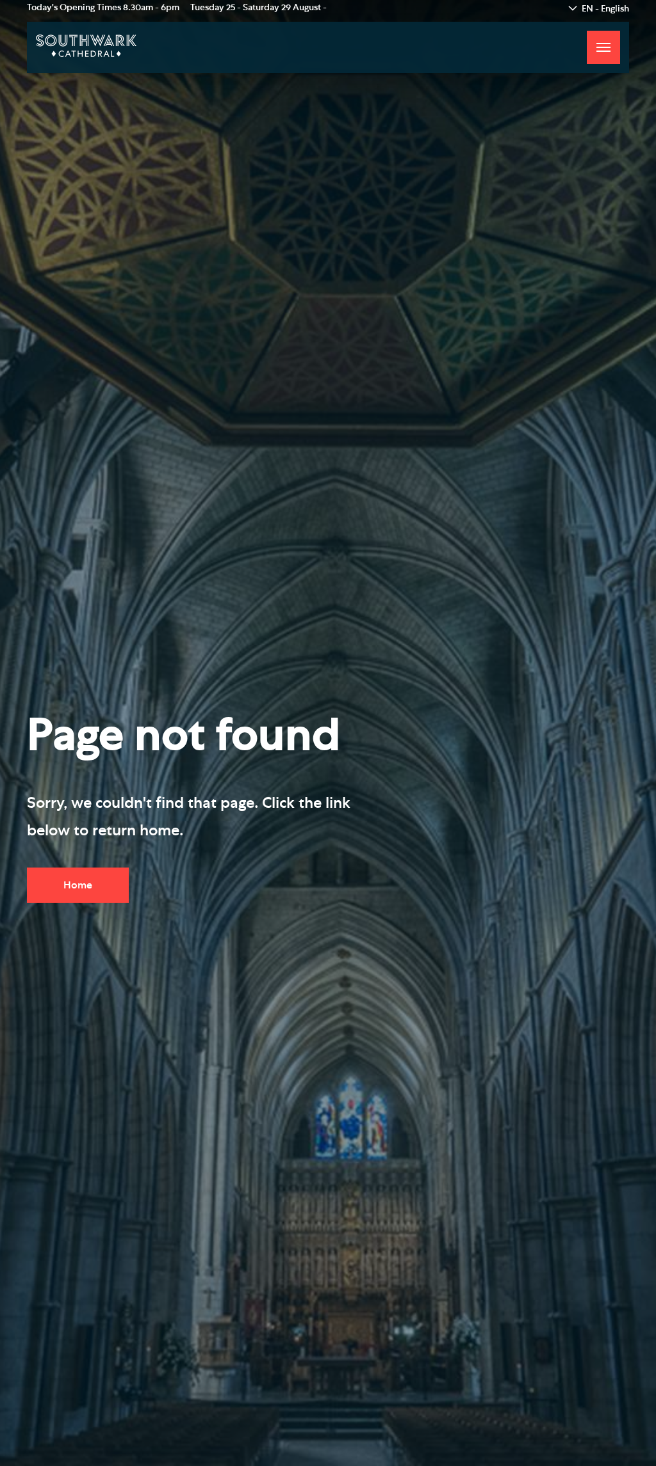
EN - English (605, 8)
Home (77, 885)
